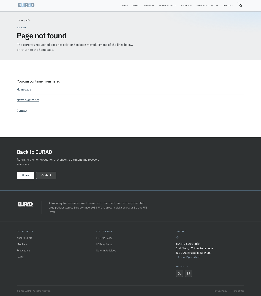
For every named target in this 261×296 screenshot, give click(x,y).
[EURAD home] (26, 6)
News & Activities (207, 5)
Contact (228, 5)
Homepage (24, 89)
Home (125, 5)
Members (149, 5)
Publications (23, 250)
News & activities (28, 100)
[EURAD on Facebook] (188, 273)
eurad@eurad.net (190, 257)
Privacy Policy (220, 290)
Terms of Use (237, 290)
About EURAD (24, 238)
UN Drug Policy (104, 244)
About (136, 5)
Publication (166, 5)
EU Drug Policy (104, 238)
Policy (185, 5)
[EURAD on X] (179, 273)
